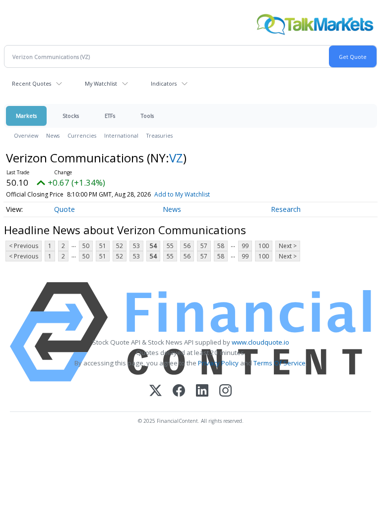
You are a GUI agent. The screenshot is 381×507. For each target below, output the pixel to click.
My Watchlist (101, 83)
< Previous (23, 246)
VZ (176, 158)
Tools (147, 115)
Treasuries (159, 135)
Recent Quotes (31, 83)
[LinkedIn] (202, 391)
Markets (26, 115)
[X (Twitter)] (155, 391)
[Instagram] (225, 391)
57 (203, 246)
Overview (26, 135)
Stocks (71, 115)
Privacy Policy (218, 362)
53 (136, 246)
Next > (288, 246)
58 (220, 246)
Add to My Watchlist (182, 194)
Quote (64, 209)
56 (187, 246)
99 (245, 246)
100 (263, 246)
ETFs (110, 115)
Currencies (81, 135)
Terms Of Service (280, 362)
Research (286, 209)
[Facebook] (179, 391)
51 (102, 246)
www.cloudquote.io (260, 342)
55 (170, 246)
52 (119, 246)
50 (85, 246)
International (121, 135)
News (53, 135)
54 (153, 246)
